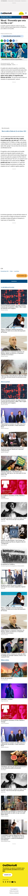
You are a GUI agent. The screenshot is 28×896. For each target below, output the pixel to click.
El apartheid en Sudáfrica (8, 564)
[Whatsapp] (2, 41)
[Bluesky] (8, 41)
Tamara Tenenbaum (5, 498)
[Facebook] (5, 41)
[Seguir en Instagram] (10, 882)
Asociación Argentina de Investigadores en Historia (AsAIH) (12, 565)
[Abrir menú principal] (26, 13)
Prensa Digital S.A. (14, 889)
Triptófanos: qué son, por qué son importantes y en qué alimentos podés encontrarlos (14, 767)
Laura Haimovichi (4, 679)
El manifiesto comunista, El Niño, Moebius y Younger (13, 496)
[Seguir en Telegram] (7, 882)
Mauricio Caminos (4, 310)
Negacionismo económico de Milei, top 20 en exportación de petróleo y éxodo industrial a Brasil (13, 425)
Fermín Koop (3, 476)
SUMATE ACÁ (7, 874)
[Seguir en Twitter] (3, 882)
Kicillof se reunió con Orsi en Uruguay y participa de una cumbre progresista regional (13, 586)
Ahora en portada (5, 381)
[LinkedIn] (13, 41)
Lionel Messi (16, 271)
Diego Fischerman (4, 700)
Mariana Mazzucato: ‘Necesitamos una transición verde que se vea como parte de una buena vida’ (13, 473)
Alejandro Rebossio (5, 428)
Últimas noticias (5, 660)
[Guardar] (16, 41)
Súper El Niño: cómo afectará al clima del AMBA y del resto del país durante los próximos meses (14, 376)
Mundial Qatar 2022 (6, 17)
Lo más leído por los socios (7, 287)
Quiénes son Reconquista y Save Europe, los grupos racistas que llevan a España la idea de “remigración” (13, 542)
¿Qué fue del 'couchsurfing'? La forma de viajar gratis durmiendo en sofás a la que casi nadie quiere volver (13, 813)
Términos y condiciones (14, 893)
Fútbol (11, 271)
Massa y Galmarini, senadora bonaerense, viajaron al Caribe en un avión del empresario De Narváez (13, 331)
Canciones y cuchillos (7, 699)
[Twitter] (10, 41)
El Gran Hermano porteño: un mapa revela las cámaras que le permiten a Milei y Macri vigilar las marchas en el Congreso (13, 307)
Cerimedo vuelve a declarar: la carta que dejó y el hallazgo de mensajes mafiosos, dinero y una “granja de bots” (13, 655)
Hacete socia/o (21, 13)
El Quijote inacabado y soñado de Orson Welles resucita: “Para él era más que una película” (13, 518)
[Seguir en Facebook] (5, 882)
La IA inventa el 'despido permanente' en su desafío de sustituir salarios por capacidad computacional (12, 449)
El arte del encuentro (6, 678)
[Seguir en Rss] (15, 882)
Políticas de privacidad (14, 891)
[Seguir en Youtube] (12, 882)
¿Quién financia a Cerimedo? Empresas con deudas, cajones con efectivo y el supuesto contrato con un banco (12, 353)
